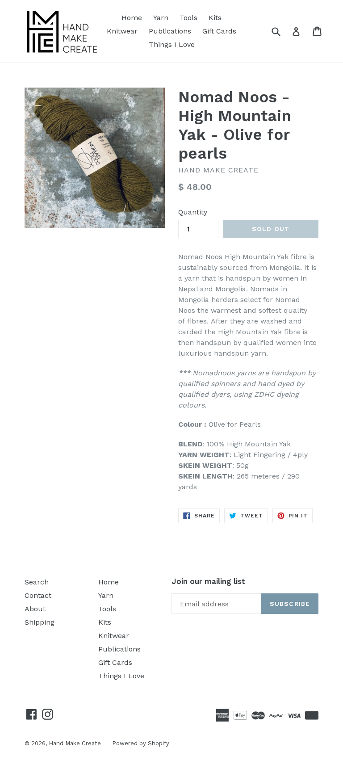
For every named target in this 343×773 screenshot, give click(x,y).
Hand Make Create (75, 743)
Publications (170, 31)
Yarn (160, 17)
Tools (188, 17)
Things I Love (172, 44)
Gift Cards (219, 31)
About (35, 609)
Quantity (192, 212)
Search (37, 582)
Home (131, 17)
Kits (215, 17)
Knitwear (122, 31)
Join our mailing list (208, 581)
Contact (38, 595)
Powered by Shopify (140, 743)
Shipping (39, 622)
